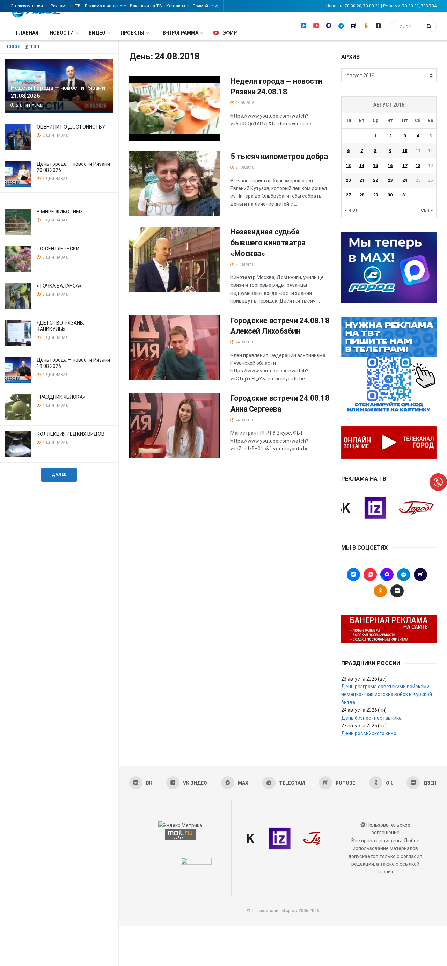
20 (348, 180)
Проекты (132, 33)
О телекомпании (26, 5)
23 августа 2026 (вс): (364, 679)
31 (404, 194)
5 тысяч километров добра (279, 156)
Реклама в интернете (105, 5)
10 (404, 150)
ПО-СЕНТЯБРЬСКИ (58, 249)
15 (375, 165)
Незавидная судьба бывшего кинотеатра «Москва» (267, 242)
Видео (97, 33)
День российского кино (368, 733)
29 (375, 194)
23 (390, 180)
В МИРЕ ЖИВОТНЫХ (60, 212)
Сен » (427, 210)
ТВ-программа (178, 33)
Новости (62, 33)
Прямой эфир (206, 5)
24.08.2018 (244, 103)
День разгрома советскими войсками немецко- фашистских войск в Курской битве (386, 694)
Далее (59, 474)
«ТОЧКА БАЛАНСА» (59, 286)
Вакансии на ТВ (146, 5)
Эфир (229, 33)
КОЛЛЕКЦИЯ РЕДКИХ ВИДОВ (70, 434)
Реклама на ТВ (66, 5)
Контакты (175, 5)
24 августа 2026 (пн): (364, 710)
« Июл (351, 210)
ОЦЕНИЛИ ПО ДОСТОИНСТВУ (71, 127)
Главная (27, 33)
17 (404, 165)
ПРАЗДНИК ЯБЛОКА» (61, 397)
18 (418, 165)
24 (404, 180)
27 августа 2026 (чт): (364, 725)
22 (375, 180)
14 (361, 165)
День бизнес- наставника (371, 718)
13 (348, 165)
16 (390, 165)
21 (361, 180)
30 (390, 194)
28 (361, 194)
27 (348, 194)
